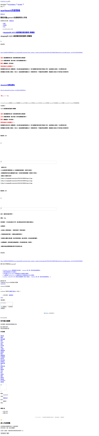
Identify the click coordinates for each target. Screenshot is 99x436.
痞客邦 (11, 291)
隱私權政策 (57, 417)
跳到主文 (3, 14)
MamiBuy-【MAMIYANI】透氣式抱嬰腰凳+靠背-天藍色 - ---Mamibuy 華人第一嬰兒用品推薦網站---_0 (27, 276)
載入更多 (3, 300)
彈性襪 (2, 335)
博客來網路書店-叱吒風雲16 (9, 272)
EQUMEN (3, 380)
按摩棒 (2, 352)
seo (1, 364)
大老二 (2, 342)
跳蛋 (2, 353)
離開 (8, 433)
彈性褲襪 (3, 339)
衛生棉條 (3, 360)
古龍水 (2, 374)
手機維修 (3, 356)
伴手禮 (2, 345)
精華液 (2, 369)
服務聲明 (62, 417)
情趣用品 (3, 350)
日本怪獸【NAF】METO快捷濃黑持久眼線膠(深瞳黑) (16, 273)
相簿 (4, 23)
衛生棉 (2, 358)
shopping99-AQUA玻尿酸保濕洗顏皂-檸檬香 (19, 32)
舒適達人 (3, 361)
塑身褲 (2, 379)
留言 (14, 291)
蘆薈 (2, 367)
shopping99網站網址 (8, 85)
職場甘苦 (11, 20)
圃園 (2, 375)
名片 (4, 26)
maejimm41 (3, 283)
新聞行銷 (3, 366)
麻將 (2, 340)
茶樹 (2, 371)
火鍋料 (2, 348)
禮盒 (2, 344)
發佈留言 (3, 308)
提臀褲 (2, 382)
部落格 (4, 25)
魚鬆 (2, 347)
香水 (2, 372)
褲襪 (2, 337)
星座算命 (11, 295)
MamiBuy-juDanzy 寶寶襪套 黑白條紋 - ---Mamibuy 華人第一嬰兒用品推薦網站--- (22, 270)
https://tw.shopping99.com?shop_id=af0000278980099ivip (13, 90)
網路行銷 (3, 363)
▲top (2, 297)
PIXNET (39, 417)
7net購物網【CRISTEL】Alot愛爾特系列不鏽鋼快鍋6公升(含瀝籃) (18, 275)
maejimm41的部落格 (10, 10)
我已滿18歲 (3, 433)
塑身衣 (2, 377)
